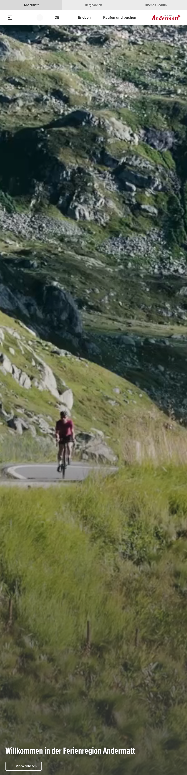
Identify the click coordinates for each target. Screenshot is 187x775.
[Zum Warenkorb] (28, 17)
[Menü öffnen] (10, 17)
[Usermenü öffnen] (42, 17)
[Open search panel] (19, 17)
